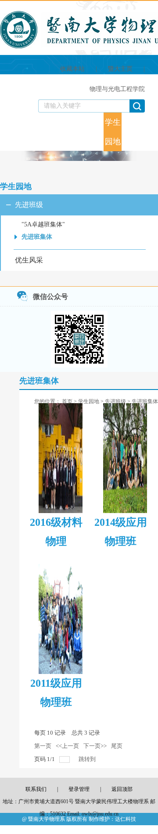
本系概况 (22, 119)
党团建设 (95, 132)
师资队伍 (40, 132)
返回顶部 (122, 789)
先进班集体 (37, 236)
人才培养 (58, 132)
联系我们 (149, 132)
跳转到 (88, 759)
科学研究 (76, 132)
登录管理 (79, 789)
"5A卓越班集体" (43, 224)
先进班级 (29, 204)
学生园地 (113, 132)
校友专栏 (131, 132)
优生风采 (29, 260)
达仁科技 (125, 819)
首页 (7, 119)
